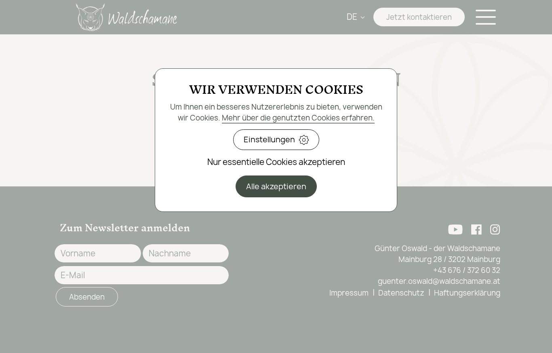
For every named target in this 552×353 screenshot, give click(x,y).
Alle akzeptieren (276, 186)
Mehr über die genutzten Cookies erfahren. (298, 118)
